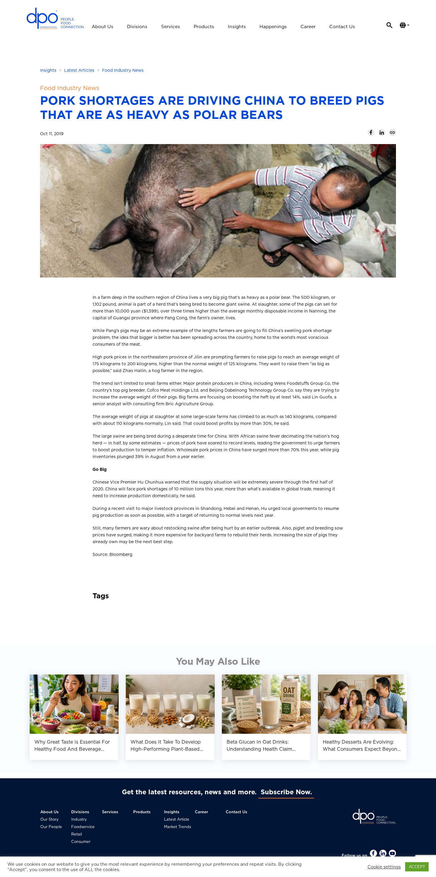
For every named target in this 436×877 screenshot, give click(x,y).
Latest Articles (79, 70)
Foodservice (83, 827)
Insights (237, 26)
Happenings (273, 26)
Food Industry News (123, 70)
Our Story (49, 819)
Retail (76, 834)
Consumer (80, 841)
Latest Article (176, 819)
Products (204, 26)
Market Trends (177, 827)
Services (170, 26)
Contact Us (342, 26)
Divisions (137, 26)
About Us (102, 26)
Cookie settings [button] (384, 867)
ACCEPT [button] (417, 867)
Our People (51, 827)
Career (308, 26)
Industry (79, 819)
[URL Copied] (392, 132)
